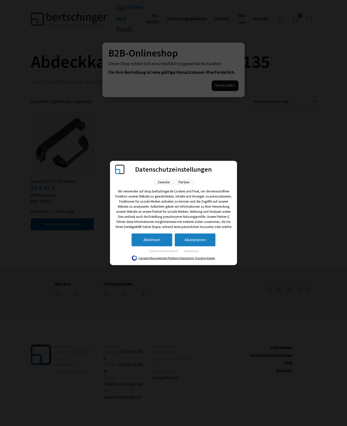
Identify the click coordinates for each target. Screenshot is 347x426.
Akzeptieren (195, 240)
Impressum (191, 251)
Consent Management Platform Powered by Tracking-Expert (176, 258)
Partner (184, 182)
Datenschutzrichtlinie (163, 251)
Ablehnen (152, 240)
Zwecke (164, 182)
